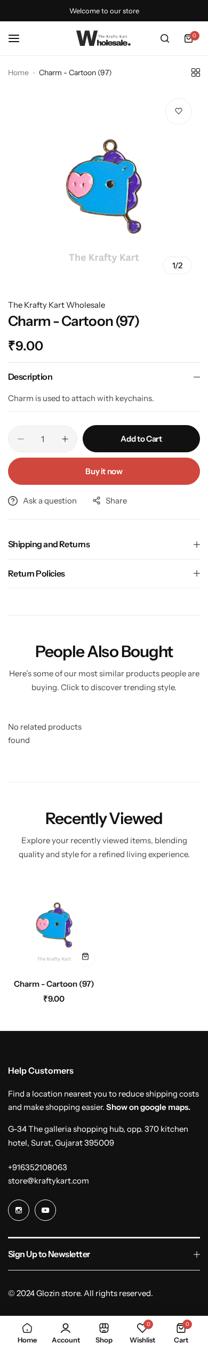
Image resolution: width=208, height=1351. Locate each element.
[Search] (165, 38)
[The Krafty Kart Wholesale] (104, 38)
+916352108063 (37, 1167)
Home (18, 72)
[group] (104, 186)
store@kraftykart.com (48, 1181)
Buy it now (103, 471)
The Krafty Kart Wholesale (56, 305)
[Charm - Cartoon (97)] (54, 925)
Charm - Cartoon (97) (54, 984)
